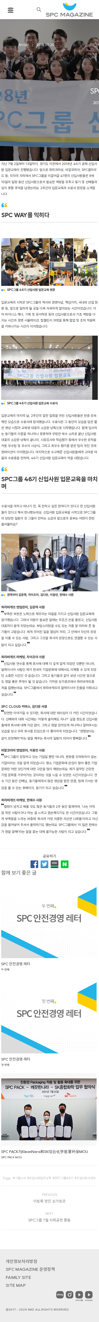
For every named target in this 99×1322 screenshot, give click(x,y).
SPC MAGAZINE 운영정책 (30, 1269)
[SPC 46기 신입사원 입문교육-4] (62, 274)
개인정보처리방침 (21, 1261)
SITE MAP (16, 1285)
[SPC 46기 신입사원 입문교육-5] (86, 274)
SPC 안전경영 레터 (15, 964)
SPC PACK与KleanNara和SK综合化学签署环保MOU (44, 1151)
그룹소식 (20, 1178)
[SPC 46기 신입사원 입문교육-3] (86, 250)
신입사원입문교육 (40, 1178)
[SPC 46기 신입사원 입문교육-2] (62, 250)
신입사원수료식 (86, 1178)
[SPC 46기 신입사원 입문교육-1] (25, 262)
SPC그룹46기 (64, 1178)
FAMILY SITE (18, 1277)
